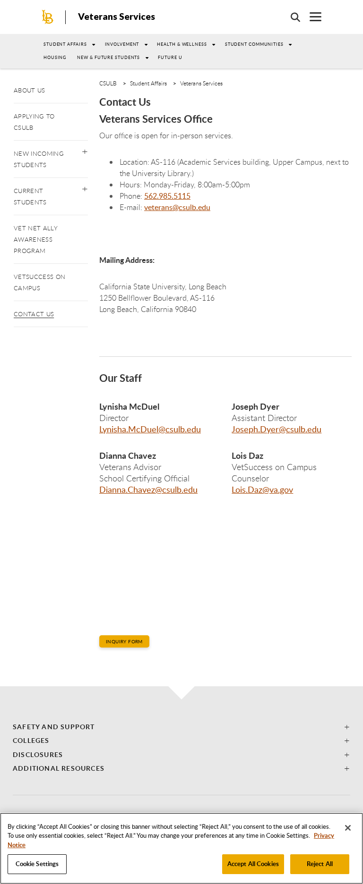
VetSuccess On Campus (39, 282)
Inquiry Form (124, 641)
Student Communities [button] (254, 44)
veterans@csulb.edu (177, 207)
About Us (29, 90)
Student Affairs (65, 44)
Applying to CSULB (34, 122)
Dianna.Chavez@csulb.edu (148, 489)
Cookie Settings (37, 863)
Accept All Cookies (253, 863)
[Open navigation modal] (310, 17)
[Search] (290, 17)
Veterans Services (116, 16)
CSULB (108, 83)
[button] (85, 150)
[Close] (347, 827)
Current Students (30, 196)
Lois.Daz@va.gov (262, 489)
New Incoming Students (39, 159)
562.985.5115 (167, 196)
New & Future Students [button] (108, 57)
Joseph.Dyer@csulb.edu (276, 429)
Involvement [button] (122, 44)
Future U (170, 57)
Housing (55, 57)
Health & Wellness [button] (182, 44)
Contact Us (34, 314)
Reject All (320, 863)
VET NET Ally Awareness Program (36, 239)
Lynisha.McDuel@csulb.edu (150, 429)
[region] (181, 848)
